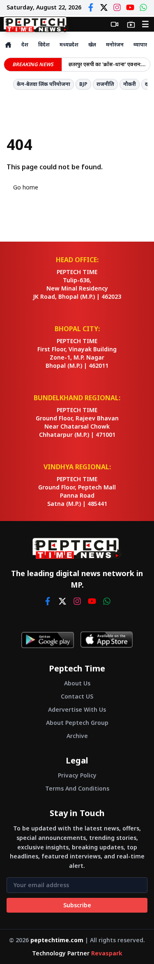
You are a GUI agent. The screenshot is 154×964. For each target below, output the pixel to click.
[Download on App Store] (106, 640)
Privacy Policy (77, 775)
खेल (92, 44)
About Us (77, 683)
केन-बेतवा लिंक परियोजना (43, 84)
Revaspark (106, 953)
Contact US (77, 696)
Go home (25, 187)
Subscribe (77, 905)
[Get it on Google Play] (47, 640)
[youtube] (92, 601)
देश (24, 44)
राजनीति (105, 84)
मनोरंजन (115, 44)
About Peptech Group (77, 722)
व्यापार (140, 44)
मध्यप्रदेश (69, 44)
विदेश (44, 44)
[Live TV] (131, 24)
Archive (77, 736)
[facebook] (48, 601)
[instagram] (77, 601)
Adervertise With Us (77, 709)
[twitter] (62, 601)
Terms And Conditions (77, 788)
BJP (83, 84)
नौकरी (129, 84)
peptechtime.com (56, 940)
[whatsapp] (107, 601)
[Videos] (114, 24)
